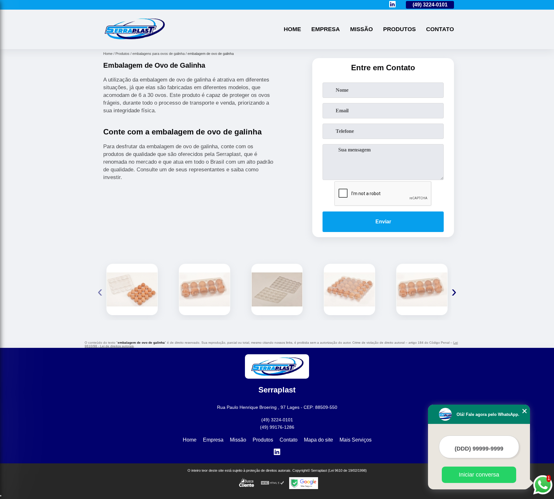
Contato (440, 29)
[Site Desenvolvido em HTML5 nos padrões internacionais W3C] (272, 483)
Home (292, 29)
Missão (361, 29)
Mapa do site (318, 440)
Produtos (399, 29)
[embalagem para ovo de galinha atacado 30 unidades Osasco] (132, 289)
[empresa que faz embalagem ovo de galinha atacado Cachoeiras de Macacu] (422, 289)
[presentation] (100, 291)
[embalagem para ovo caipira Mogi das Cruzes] (204, 289)
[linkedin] (392, 4)
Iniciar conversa (479, 474)
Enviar (383, 221)
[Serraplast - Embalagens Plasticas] (134, 41)
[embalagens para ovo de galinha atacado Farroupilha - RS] (349, 289)
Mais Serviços (356, 440)
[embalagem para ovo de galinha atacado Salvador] (277, 289)
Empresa (325, 29)
